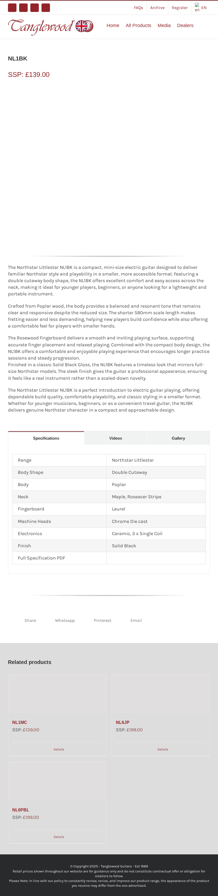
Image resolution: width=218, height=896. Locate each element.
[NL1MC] (57, 693)
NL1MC (19, 722)
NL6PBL (20, 810)
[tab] (46, 438)
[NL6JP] (161, 693)
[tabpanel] (109, 509)
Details (59, 749)
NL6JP (122, 722)
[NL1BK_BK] (109, 167)
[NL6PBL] (57, 781)
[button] (202, 25)
